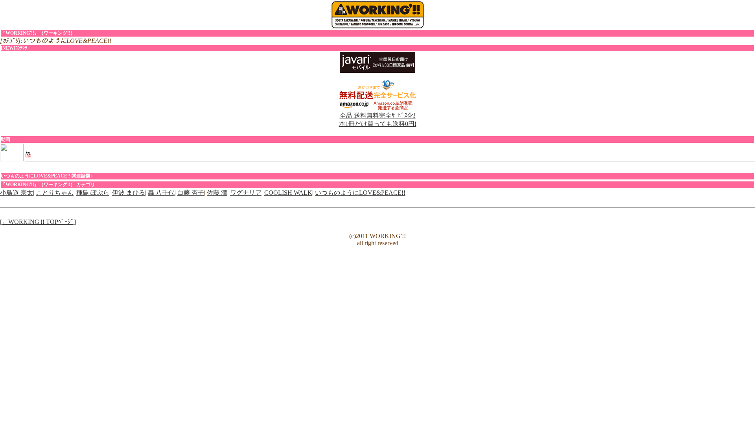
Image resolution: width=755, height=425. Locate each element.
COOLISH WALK (288, 192)
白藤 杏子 (190, 192)
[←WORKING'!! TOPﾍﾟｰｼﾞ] (38, 221)
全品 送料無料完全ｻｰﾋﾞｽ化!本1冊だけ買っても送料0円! (377, 119)
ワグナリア (245, 192)
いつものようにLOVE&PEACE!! (360, 192)
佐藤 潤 (217, 192)
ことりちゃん (55, 192)
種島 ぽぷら (92, 192)
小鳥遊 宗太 (16, 192)
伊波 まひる (128, 192)
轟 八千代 (161, 192)
